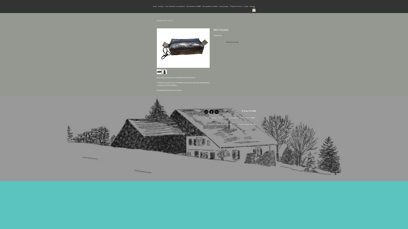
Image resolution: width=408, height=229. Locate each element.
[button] (254, 9)
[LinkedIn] (217, 112)
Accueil (159, 21)
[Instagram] (206, 112)
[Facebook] (211, 112)
